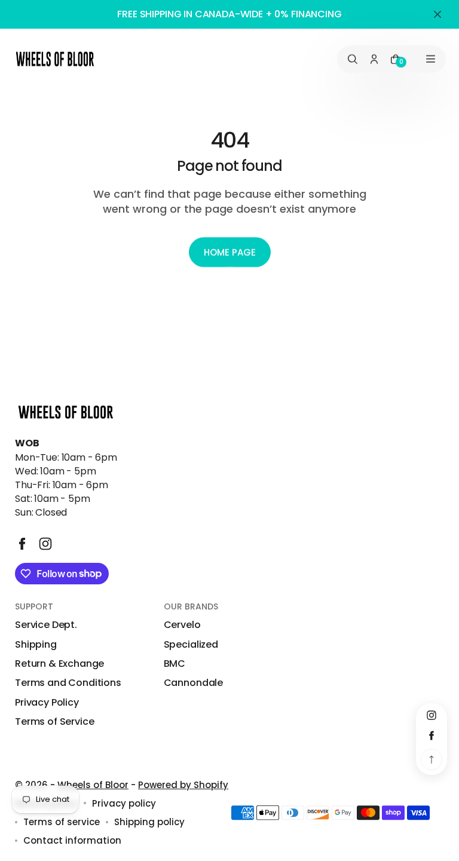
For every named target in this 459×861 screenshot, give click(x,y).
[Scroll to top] (431, 759)
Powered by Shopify (183, 785)
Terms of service (61, 822)
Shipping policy (149, 822)
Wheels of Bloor (92, 785)
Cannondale (193, 683)
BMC (175, 663)
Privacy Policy (47, 702)
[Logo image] (55, 59)
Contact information (72, 840)
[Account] (374, 59)
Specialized (191, 644)
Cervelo (182, 625)
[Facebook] (22, 544)
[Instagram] (45, 544)
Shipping (36, 644)
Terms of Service (54, 721)
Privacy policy (124, 803)
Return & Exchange (59, 663)
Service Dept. (46, 625)
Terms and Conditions (68, 683)
